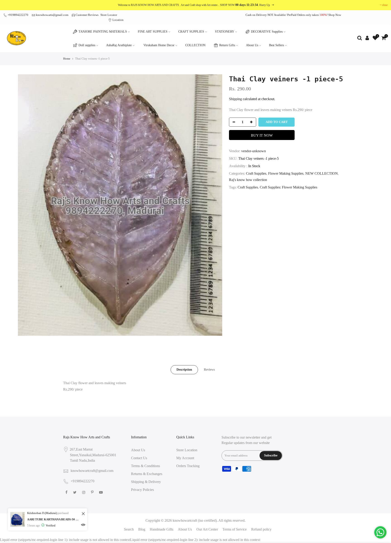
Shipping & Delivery (146, 482)
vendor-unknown (253, 151)
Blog (141, 529)
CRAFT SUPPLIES (191, 31)
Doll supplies (87, 45)
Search (129, 529)
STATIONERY (224, 31)
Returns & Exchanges (146, 474)
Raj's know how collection (248, 180)
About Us (252, 45)
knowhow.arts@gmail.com (52, 15)
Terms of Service (234, 529)
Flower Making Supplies (285, 173)
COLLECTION (195, 45)
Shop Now (334, 15)
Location (118, 20)
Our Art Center (207, 529)
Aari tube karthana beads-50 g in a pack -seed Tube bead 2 (53, 519)
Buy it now (262, 135)
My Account (185, 458)
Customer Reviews (87, 15)
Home (66, 58)
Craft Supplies (256, 173)
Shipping (235, 99)
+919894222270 (17, 15)
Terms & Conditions (145, 466)
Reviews (209, 369)
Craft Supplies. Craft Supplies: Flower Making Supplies (277, 187)
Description (184, 369)
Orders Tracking (188, 466)
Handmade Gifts (161, 529)
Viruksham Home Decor (158, 45)
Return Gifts (227, 45)
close (385, 5)
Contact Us (139, 458)
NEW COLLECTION (321, 173)
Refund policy (261, 529)
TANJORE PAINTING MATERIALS (103, 31)
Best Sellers (276, 45)
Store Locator (108, 15)
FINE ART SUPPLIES (152, 31)
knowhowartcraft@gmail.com (92, 471)
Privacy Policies (142, 490)
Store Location (186, 450)
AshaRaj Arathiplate (119, 45)
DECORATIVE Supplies (267, 31)
